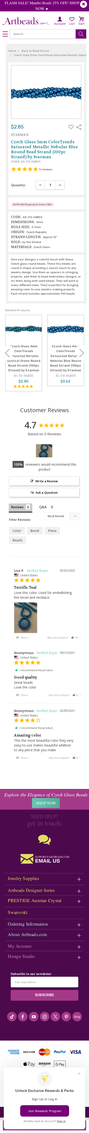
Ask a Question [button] (47, 492)
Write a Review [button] (46, 481)
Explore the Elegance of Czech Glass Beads (46, 794)
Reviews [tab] (17, 507)
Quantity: (18, 185)
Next (81, 353)
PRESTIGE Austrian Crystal (34, 900)
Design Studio (21, 956)
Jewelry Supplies (23, 878)
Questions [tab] (46, 507)
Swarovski (17, 912)
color (17, 530)
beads (18, 540)
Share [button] (24, 637)
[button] (74, 637)
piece (52, 530)
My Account (19, 946)
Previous (7, 353)
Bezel (34, 530)
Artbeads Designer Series (31, 890)
